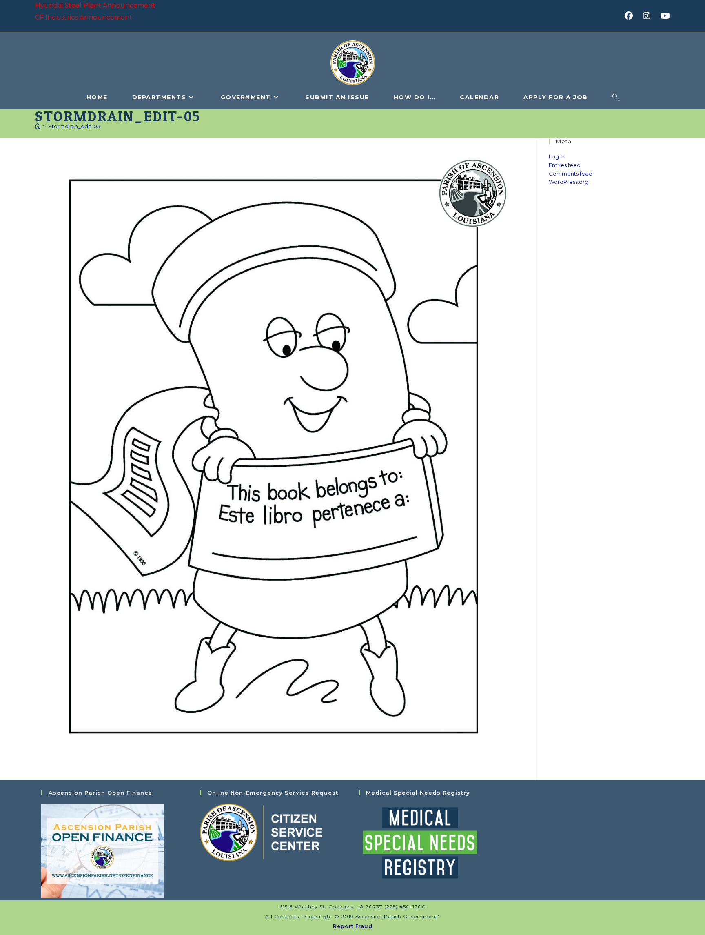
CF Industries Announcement (83, 17)
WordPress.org (568, 181)
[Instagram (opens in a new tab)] (649, 16)
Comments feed (570, 173)
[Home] (37, 126)
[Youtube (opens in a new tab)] (664, 16)
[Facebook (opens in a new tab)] (631, 16)
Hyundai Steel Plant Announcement (95, 5)
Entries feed (565, 165)
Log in (557, 156)
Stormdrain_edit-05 (74, 126)
